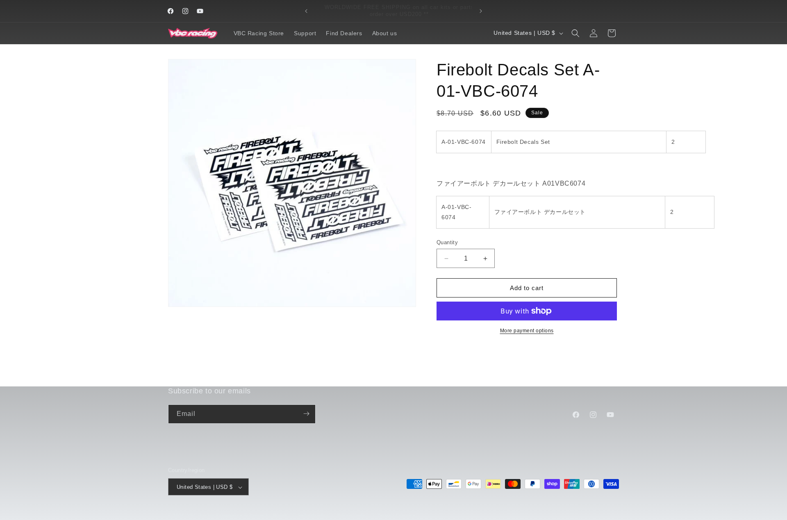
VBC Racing (200, 515)
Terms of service (397, 515)
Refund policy (313, 515)
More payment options (527, 331)
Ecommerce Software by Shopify (252, 515)
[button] (575, 33)
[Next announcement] (481, 11)
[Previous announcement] (306, 11)
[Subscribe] (306, 413)
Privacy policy (353, 515)
